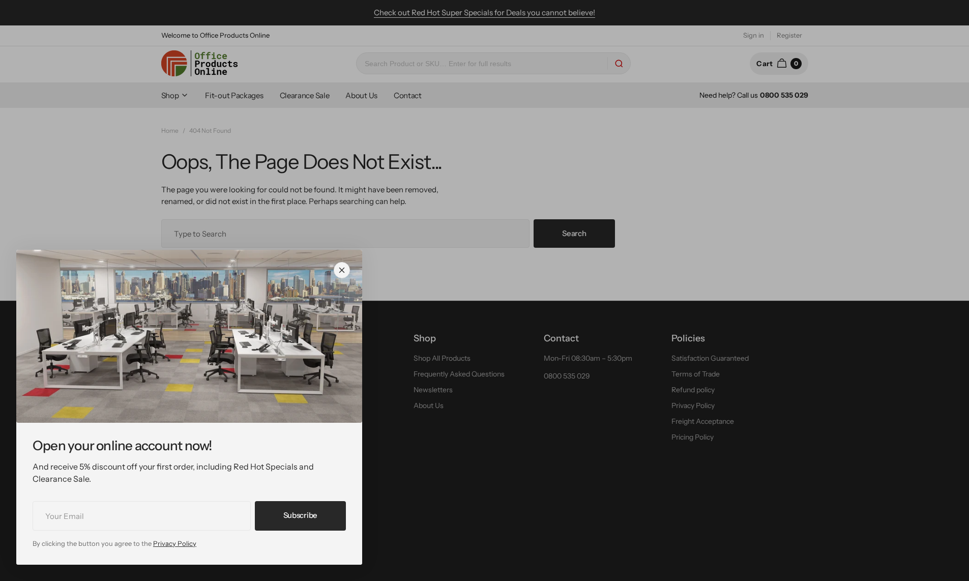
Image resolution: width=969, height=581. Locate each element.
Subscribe (300, 515)
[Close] (342, 270)
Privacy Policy (174, 543)
